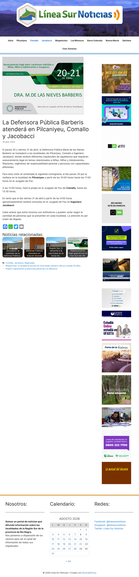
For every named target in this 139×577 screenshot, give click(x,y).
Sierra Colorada (94, 40)
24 (52, 548)
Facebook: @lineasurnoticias (110, 521)
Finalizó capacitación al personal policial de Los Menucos (31, 269)
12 (64, 539)
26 (64, 548)
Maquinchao (61, 40)
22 (80, 544)
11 (58, 539)
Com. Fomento (69, 48)
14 (75, 539)
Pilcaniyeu (22, 40)
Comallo (34, 40)
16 (86, 539)
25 (58, 548)
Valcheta (126, 40)
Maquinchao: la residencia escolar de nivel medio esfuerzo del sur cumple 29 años (43, 266)
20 (69, 544)
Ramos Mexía (112, 40)
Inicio (10, 40)
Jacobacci (47, 40)
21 (75, 544)
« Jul (68, 561)
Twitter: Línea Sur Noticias (108, 528)
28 (75, 548)
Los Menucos (77, 40)
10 (53, 539)
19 (64, 544)
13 (69, 539)
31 (53, 553)
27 (69, 548)
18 (58, 544)
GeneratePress (89, 572)
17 (53, 544)
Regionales (30, 263)
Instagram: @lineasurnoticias (110, 525)
